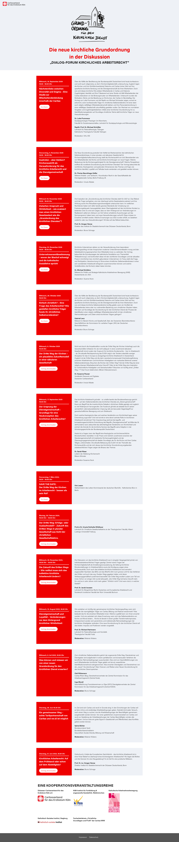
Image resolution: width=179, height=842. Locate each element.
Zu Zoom (44, 107)
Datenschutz (93, 837)
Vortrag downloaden (48, 368)
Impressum (83, 837)
